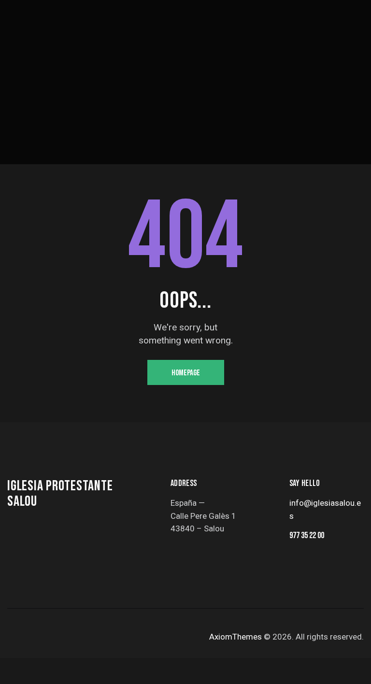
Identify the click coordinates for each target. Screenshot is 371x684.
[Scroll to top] (352, 666)
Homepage (185, 373)
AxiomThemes (235, 636)
